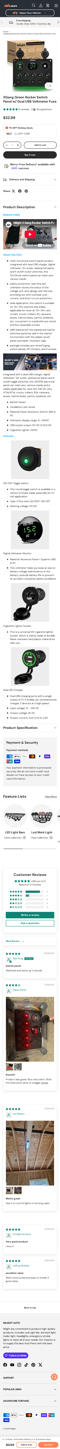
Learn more (23, 168)
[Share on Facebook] (20, 191)
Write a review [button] (30, 915)
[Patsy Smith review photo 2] (9, 1067)
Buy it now (30, 155)
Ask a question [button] (30, 923)
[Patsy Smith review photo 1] (30, 1029)
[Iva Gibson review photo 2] (9, 1190)
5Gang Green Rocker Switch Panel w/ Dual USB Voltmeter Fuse (29, 34)
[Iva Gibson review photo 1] (30, 1153)
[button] (47, 5)
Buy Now (48, 1445)
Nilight (13, 1429)
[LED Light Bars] (15, 816)
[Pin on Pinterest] (26, 191)
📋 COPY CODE (22, 134)
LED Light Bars (15, 832)
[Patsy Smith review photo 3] (18, 1067)
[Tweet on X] (13, 191)
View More (51, 796)
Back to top (30, 1307)
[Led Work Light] (42, 816)
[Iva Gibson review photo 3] (18, 1190)
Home (5, 32)
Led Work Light (41, 832)
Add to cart (40, 145)
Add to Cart (26, 1445)
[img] (13, 953)
